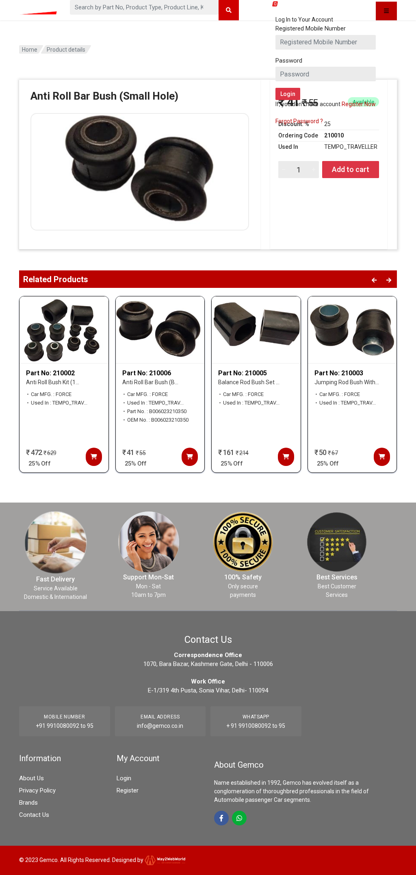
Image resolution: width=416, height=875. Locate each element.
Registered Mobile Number (310, 28)
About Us (31, 778)
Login (124, 778)
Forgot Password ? (299, 121)
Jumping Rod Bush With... (346, 382)
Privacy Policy (37, 790)
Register (128, 790)
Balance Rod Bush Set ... (249, 382)
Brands (28, 802)
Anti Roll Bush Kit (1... (52, 382)
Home (29, 49)
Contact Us (34, 814)
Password (288, 60)
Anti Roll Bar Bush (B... (150, 382)
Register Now (359, 104)
